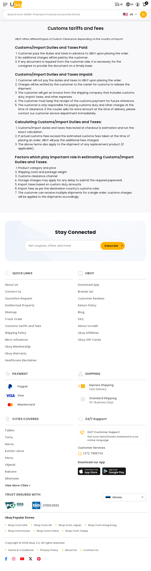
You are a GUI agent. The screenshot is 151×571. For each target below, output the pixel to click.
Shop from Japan (69, 525)
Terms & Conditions (21, 550)
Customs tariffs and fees (23, 326)
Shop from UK (43, 525)
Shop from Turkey (76, 531)
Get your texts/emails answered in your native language (112, 438)
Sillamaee (12, 478)
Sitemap (11, 312)
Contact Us (13, 292)
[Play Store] (114, 472)
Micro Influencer (16, 340)
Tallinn (9, 430)
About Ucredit (88, 326)
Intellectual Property (19, 305)
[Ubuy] (16, 4)
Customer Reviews (91, 298)
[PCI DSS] (14, 505)
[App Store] (89, 472)
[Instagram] (15, 559)
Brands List (85, 292)
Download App (88, 285)
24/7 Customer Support (103, 432)
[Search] (143, 14)
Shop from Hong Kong (102, 525)
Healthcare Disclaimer (21, 360)
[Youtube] (24, 559)
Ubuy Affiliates (88, 333)
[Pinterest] (41, 559)
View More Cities (17, 485)
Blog (81, 312)
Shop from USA (17, 525)
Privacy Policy (49, 550)
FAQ (81, 319)
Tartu (9, 437)
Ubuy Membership (18, 347)
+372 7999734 (93, 453)
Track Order (13, 319)
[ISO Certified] (43, 505)
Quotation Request (18, 298)
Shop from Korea (19, 531)
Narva (9, 444)
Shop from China (48, 531)
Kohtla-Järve (14, 451)
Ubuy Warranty (16, 353)
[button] (120, 4)
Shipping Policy (15, 333)
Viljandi (10, 465)
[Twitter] (32, 559)
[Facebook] (8, 559)
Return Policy (87, 305)
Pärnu (9, 458)
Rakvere (11, 472)
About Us (11, 285)
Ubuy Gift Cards (89, 340)
